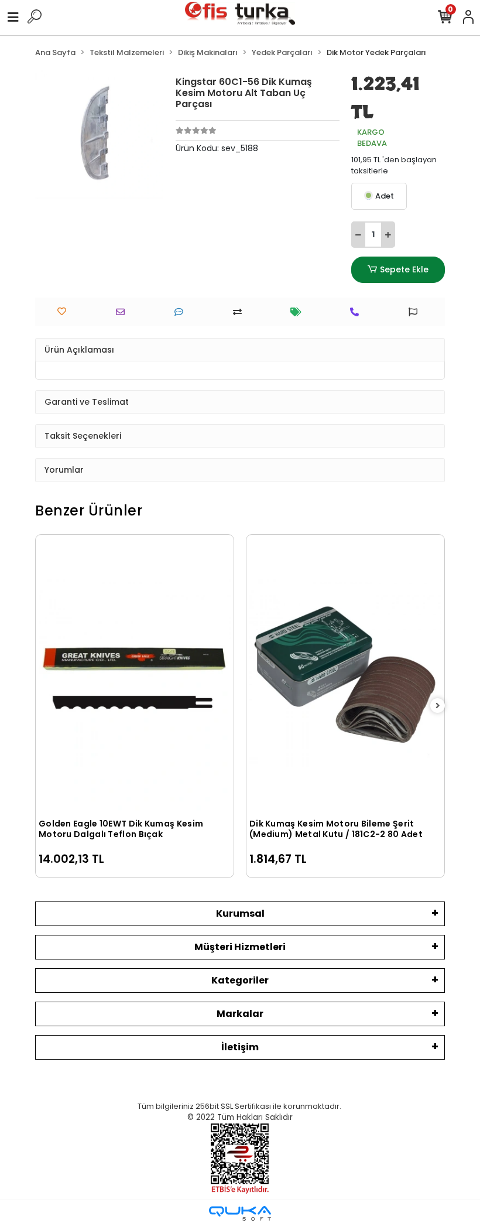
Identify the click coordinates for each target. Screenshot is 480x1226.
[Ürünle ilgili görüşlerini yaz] (182, 312)
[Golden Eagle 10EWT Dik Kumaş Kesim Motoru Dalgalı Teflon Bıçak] (135, 675)
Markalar (240, 1013)
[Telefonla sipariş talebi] (357, 312)
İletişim (240, 1047)
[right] (438, 706)
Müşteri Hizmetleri (240, 947)
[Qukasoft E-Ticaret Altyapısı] (240, 1213)
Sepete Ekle (404, 269)
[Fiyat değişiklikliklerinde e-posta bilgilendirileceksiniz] (298, 312)
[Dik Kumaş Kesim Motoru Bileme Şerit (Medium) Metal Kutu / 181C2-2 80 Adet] (345, 675)
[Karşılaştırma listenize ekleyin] (240, 312)
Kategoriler (240, 980)
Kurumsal (240, 913)
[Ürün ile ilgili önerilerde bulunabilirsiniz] (416, 312)
